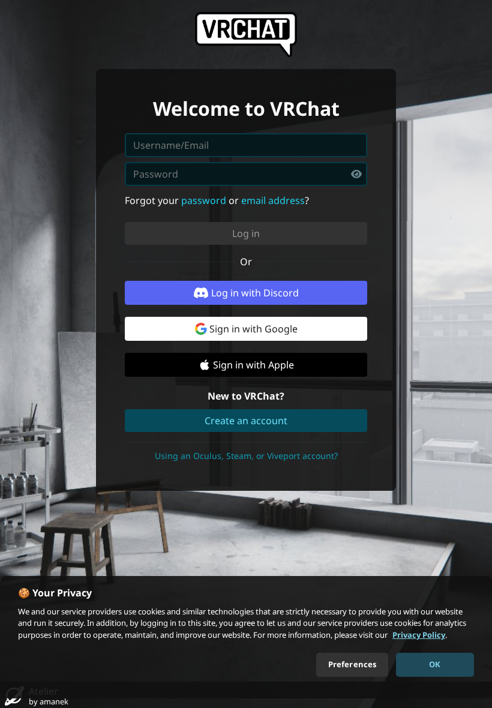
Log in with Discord (255, 292)
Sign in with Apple (253, 364)
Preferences (352, 664)
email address (273, 200)
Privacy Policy (418, 634)
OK (434, 664)
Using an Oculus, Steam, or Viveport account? (246, 455)
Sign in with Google (253, 328)
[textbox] (246, 174)
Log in (246, 233)
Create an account (246, 420)
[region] (246, 637)
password (203, 200)
